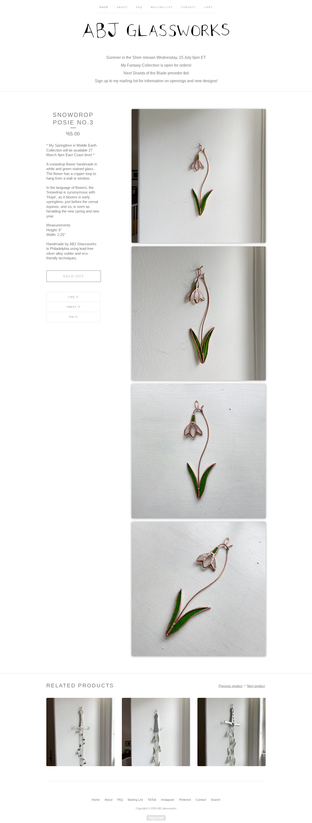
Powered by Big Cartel (156, 818)
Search (215, 800)
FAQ (139, 7)
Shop (103, 7)
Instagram (167, 800)
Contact (188, 7)
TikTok (152, 800)
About (122, 7)
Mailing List (162, 7)
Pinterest (185, 800)
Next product (256, 686)
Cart (208, 7)
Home (96, 800)
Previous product (231, 686)
